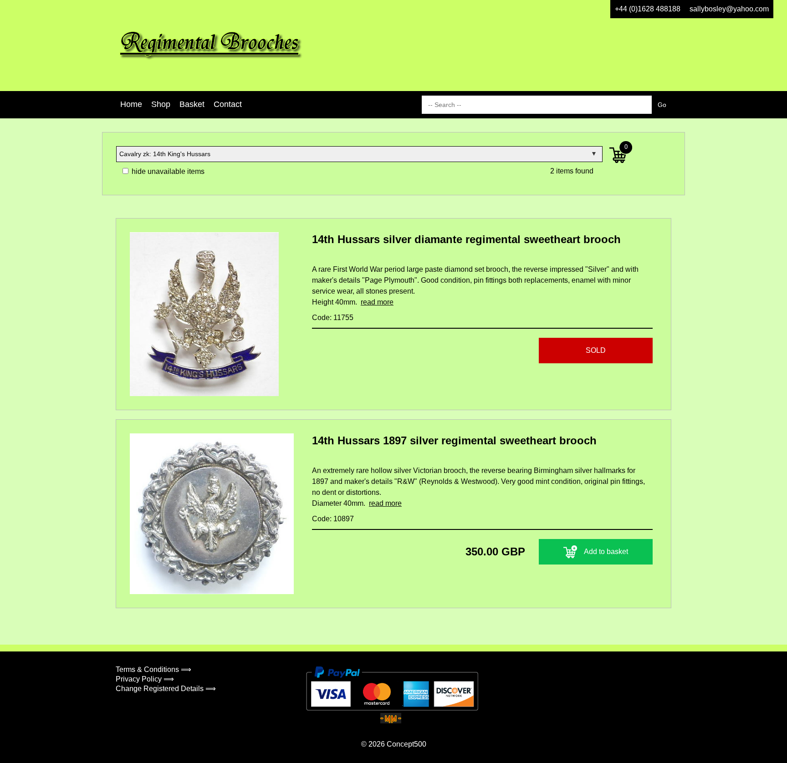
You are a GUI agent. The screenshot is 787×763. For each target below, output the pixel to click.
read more (377, 302)
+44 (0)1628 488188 (647, 9)
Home (131, 104)
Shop (160, 104)
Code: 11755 (332, 317)
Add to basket (606, 551)
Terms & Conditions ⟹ (153, 669)
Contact (228, 104)
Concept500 (406, 744)
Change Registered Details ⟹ (166, 688)
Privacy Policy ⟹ (145, 679)
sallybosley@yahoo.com (729, 9)
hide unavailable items (167, 171)
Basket (191, 104)
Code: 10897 (333, 519)
